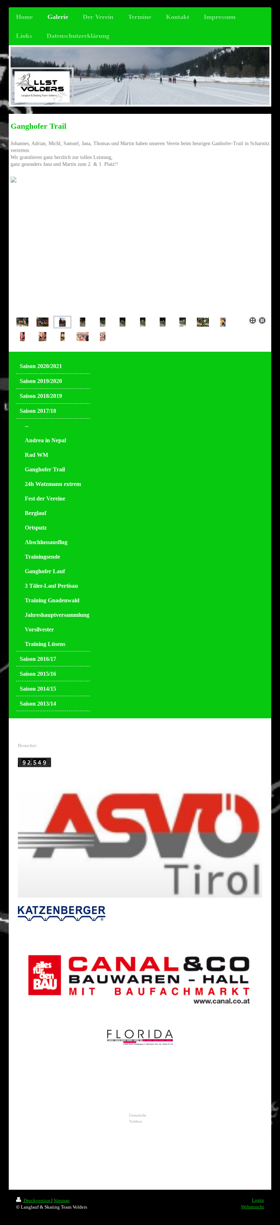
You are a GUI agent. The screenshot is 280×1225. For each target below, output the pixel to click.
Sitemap (62, 1200)
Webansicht (252, 1206)
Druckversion (37, 1200)
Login (258, 1200)
